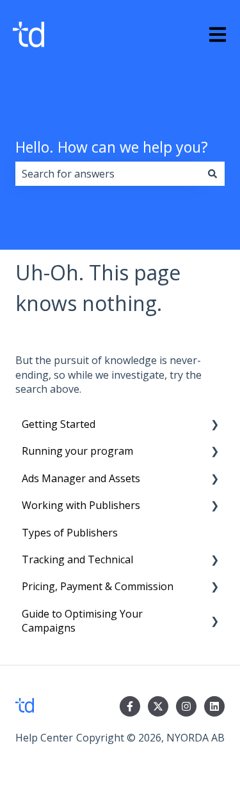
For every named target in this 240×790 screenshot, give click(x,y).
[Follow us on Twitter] (158, 706)
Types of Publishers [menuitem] (70, 533)
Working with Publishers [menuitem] (81, 505)
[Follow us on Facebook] (130, 706)
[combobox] (107, 174)
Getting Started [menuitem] (58, 424)
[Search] (212, 174)
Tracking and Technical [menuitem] (77, 559)
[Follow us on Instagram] (186, 706)
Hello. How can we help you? (111, 147)
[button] (214, 425)
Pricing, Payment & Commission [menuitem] (97, 586)
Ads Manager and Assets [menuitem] (81, 478)
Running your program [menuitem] (77, 451)
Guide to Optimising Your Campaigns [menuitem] (82, 621)
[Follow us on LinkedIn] (214, 706)
